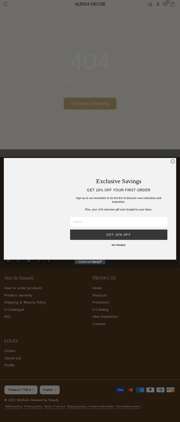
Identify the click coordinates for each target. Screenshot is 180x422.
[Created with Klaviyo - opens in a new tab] (90, 261)
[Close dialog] (173, 161)
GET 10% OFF (118, 234)
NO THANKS (119, 245)
